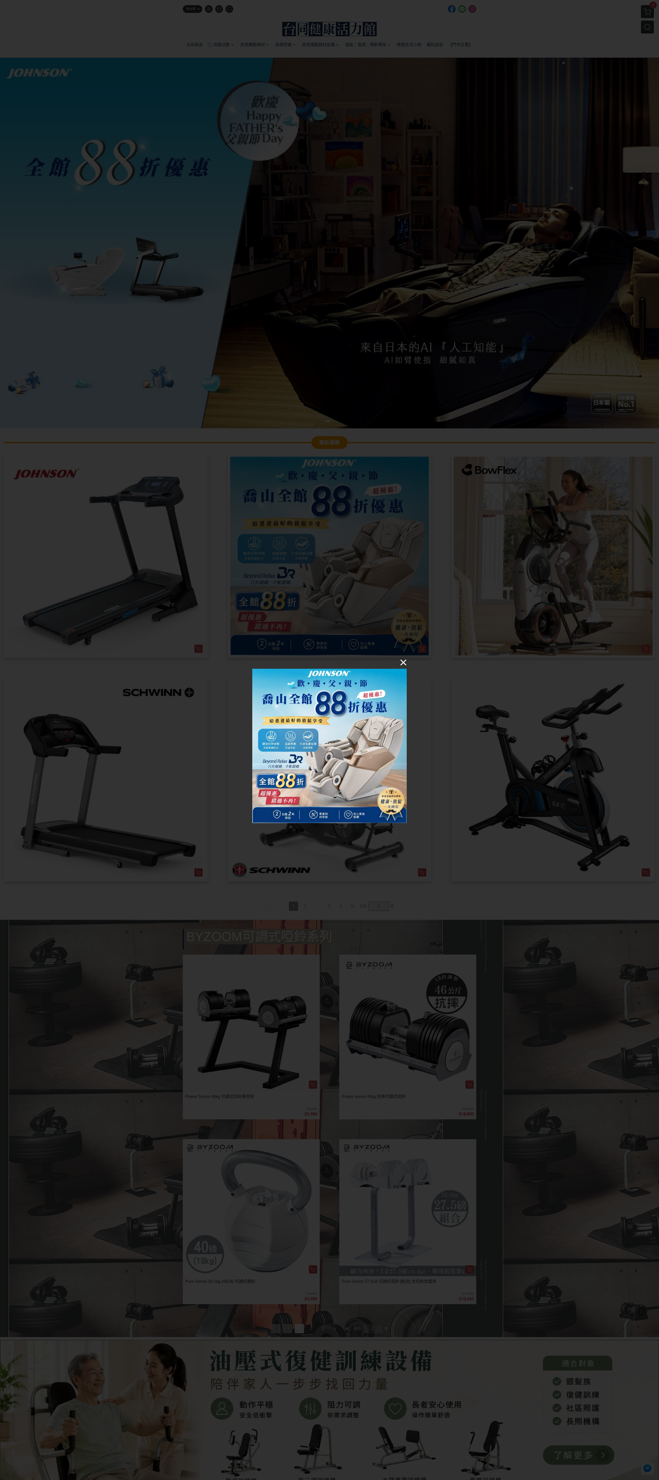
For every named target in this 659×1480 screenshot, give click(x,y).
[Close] (403, 662)
